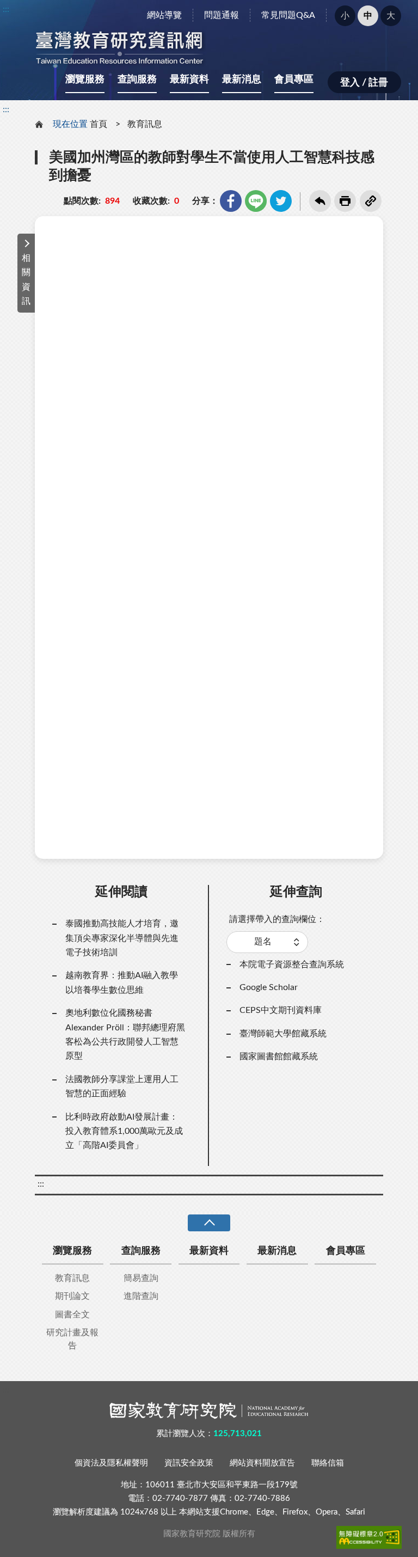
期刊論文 (72, 1296)
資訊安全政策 (188, 1463)
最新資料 (189, 79)
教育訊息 (144, 124)
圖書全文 (72, 1314)
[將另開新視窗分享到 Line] (256, 201)
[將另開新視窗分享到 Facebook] (231, 201)
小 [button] (345, 15)
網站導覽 (164, 15)
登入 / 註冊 (364, 83)
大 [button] (390, 15)
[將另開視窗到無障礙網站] (369, 1537)
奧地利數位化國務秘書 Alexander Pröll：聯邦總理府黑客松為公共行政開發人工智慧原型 (125, 1034)
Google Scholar (268, 987)
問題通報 (221, 15)
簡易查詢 (141, 1278)
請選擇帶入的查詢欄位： (277, 919)
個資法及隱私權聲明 (111, 1463)
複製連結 (371, 201)
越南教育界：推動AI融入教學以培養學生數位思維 (121, 982)
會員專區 (294, 79)
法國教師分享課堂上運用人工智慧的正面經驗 (122, 1086)
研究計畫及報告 (72, 1339)
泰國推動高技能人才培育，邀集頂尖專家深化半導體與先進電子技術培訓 (122, 938)
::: (6, 9)
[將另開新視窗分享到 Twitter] (281, 201)
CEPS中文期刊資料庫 (280, 1010)
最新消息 (241, 79)
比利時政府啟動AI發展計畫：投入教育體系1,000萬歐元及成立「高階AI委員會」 (124, 1131)
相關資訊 (26, 280)
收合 (209, 1222)
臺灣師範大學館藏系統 (283, 1033)
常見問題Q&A (288, 15)
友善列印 (345, 201)
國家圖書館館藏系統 (278, 1056)
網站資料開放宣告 (262, 1463)
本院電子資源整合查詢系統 (291, 964)
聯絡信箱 (327, 1463)
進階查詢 (141, 1296)
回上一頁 (320, 201)
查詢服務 (137, 79)
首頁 (98, 124)
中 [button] (368, 15)
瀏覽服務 (84, 79)
